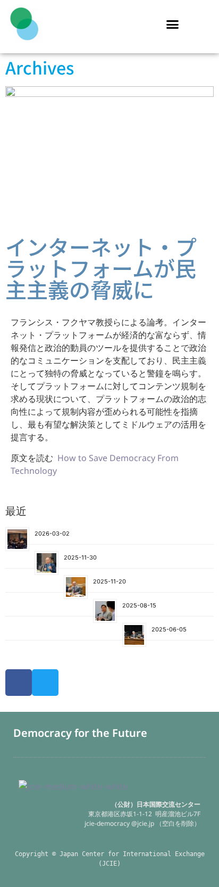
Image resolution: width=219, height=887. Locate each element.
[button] (173, 24)
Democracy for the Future (80, 733)
